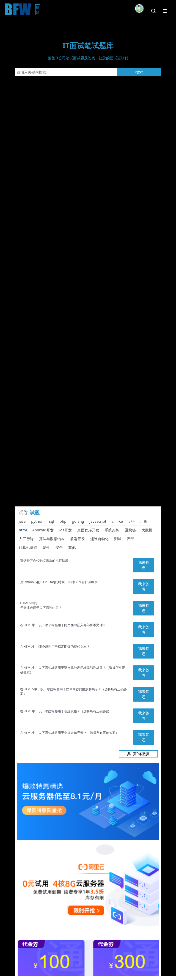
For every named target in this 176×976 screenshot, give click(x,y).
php (63, 521)
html (23, 530)
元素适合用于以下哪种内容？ (41, 607)
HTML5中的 (28, 603)
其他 (72, 547)
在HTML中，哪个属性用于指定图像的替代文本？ (55, 646)
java (22, 521)
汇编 (144, 521)
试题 (38, 9)
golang (78, 521)
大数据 (146, 530)
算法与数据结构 (52, 538)
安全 (59, 547)
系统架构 (112, 530)
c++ (132, 521)
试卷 (23, 512)
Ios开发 (65, 530)
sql (51, 521)
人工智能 (26, 538)
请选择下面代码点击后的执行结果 (44, 560)
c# (121, 521)
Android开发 (43, 530)
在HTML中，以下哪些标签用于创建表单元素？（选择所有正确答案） (69, 732)
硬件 (46, 547)
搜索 (139, 72)
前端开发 (77, 538)
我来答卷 (143, 565)
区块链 (130, 530)
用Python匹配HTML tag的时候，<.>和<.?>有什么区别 (59, 582)
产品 (130, 538)
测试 (117, 538)
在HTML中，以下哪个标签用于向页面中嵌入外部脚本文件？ (63, 625)
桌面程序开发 (88, 530)
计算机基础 (28, 547)
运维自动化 (99, 538)
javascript (98, 521)
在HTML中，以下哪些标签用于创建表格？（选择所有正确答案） (66, 711)
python (37, 521)
